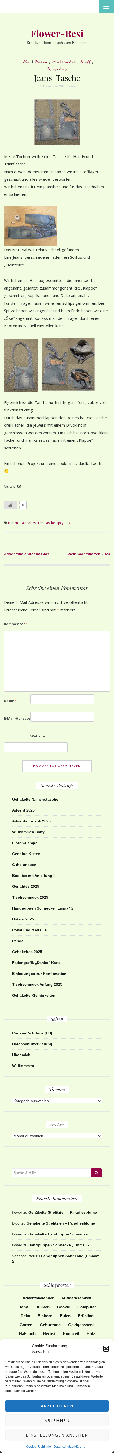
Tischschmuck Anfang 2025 (37, 984)
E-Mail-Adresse (17, 722)
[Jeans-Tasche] (57, 122)
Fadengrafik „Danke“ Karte (36, 963)
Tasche (49, 523)
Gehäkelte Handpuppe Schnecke (58, 1234)
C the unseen (24, 865)
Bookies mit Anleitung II (33, 875)
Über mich (21, 1055)
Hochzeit (71, 1333)
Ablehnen (57, 1420)
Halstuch (27, 1333)
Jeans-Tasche (57, 78)
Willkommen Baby (28, 832)
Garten (26, 1325)
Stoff (85, 62)
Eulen (65, 1316)
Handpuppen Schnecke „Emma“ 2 (42, 908)
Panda (18, 941)
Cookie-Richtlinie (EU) (32, 1033)
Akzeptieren (57, 1405)
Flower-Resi (57, 33)
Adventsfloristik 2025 (31, 821)
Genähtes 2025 (25, 886)
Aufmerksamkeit (76, 1298)
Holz (91, 1333)
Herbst (49, 1333)
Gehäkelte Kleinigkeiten (33, 995)
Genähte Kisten (26, 854)
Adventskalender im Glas (26, 554)
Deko (25, 1316)
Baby (23, 1307)
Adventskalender (38, 1298)
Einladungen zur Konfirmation (39, 973)
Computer (86, 1307)
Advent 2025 (23, 810)
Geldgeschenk (81, 1325)
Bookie (63, 1307)
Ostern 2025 (23, 919)
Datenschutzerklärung (69, 1446)
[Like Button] (10, 505)
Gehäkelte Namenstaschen (36, 799)
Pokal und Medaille (29, 930)
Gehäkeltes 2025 (27, 952)
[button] (106, 1348)
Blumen (42, 1307)
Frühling (86, 1316)
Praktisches (64, 62)
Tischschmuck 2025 (30, 897)
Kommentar (16, 624)
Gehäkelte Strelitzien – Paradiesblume (62, 1212)
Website (37, 736)
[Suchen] (96, 1172)
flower (72, 86)
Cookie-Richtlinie (38, 1446)
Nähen (41, 62)
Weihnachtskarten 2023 (89, 554)
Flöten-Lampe (24, 843)
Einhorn (45, 1316)
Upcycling (57, 68)
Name (10, 700)
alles (25, 62)
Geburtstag (50, 1325)
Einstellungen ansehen (57, 1435)
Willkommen (23, 1066)
